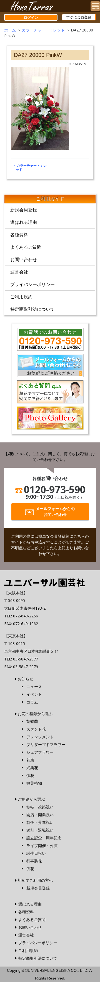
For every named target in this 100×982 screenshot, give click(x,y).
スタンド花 (36, 729)
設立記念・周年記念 (43, 837)
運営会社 (19, 272)
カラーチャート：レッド (43, 30)
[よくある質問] (50, 391)
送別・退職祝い (40, 830)
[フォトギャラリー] (50, 418)
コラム (32, 702)
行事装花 (34, 861)
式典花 (32, 767)
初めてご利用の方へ (35, 880)
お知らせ (25, 678)
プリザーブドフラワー (45, 744)
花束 (30, 760)
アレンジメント (40, 736)
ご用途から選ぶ (31, 799)
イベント (34, 694)
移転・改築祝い (40, 807)
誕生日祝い (36, 853)
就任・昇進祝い (40, 822)
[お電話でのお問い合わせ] (50, 339)
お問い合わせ (23, 259)
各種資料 (19, 235)
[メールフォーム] (50, 365)
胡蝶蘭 (32, 721)
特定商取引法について (32, 309)
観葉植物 (34, 783)
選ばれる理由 (23, 222)
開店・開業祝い (40, 814)
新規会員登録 (23, 210)
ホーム (10, 30)
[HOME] (44, 582)
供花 (30, 775)
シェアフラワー (40, 752)
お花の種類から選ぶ (35, 713)
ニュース (34, 686)
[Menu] (95, 6)
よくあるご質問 (25, 247)
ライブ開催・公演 (42, 845)
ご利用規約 (21, 297)
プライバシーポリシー (32, 284)
